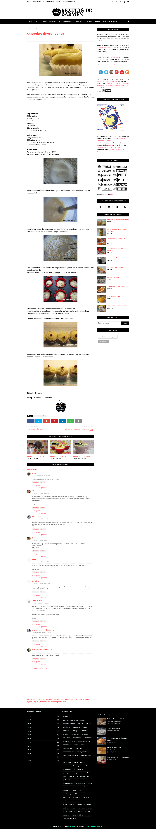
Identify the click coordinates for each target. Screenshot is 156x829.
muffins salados (79, 762)
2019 (43, 727)
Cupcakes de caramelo (58, 456)
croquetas (75, 734)
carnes (85, 727)
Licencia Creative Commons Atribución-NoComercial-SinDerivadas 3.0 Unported (113, 86)
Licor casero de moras (114, 258)
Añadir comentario (40, 668)
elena (34, 559)
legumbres (78, 748)
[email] (128, 2)
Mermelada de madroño (115, 267)
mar (34, 473)
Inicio (29, 29)
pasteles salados (69, 769)
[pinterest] (120, 2)
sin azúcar (76, 797)
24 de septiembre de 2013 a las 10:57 (43, 632)
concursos (66, 731)
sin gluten (86, 797)
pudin (90, 783)
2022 (43, 716)
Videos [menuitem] (97, 21)
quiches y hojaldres (69, 787)
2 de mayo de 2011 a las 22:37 (41, 476)
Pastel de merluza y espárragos (114, 749)
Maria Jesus (37, 516)
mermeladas (84, 759)
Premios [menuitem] (89, 21)
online (110, 145)
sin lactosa (76, 801)
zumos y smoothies (69, 818)
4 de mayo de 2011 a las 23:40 (41, 583)
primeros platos (68, 783)
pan (79, 766)
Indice (29, 2)
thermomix (81, 808)
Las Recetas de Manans (42, 649)
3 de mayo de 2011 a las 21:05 (41, 519)
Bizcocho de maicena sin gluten (118, 220)
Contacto (37, 2)
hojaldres (75, 745)
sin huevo (66, 801)
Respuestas (38, 485)
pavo (78, 773)
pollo (76, 780)
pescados (86, 773)
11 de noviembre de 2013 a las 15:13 (42, 652)
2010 (43, 761)
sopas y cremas (68, 804)
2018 (43, 731)
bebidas (88, 724)
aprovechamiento (69, 724)
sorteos (65, 808)
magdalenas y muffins (70, 755)
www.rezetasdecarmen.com (107, 81)
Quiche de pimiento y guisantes (118, 757)
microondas (67, 762)
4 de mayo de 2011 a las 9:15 (40, 562)
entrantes (66, 741)
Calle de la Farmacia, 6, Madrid (108, 147)
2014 (43, 746)
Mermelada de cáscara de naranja (116, 240)
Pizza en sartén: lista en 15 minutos (116, 249)
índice (115, 57)
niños (73, 766)
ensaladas (88, 738)
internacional (67, 748)
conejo (75, 731)
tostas (90, 808)
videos (81, 815)
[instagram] (116, 2)
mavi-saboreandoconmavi (43, 630)
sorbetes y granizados (84, 804)
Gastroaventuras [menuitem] (110, 21)
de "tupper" (66, 738)
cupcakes (37, 416)
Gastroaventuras (69, 2)
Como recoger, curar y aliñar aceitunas (117, 230)
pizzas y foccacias (83, 776)
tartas (73, 808)
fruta (33, 29)
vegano (87, 811)
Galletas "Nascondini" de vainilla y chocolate (115, 720)
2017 (43, 735)
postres (83, 780)
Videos (58, 2)
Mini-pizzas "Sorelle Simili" (116, 287)
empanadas (77, 738)
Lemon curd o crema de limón (117, 306)
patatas (80, 769)
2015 (43, 742)
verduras (66, 815)
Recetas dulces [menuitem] (65, 21)
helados (66, 745)
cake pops (76, 727)
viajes (74, 815)
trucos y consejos (69, 811)
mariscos (66, 759)
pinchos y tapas (68, 776)
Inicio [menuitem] (29, 21)
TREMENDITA (37, 600)
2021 (43, 720)
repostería (66, 790)
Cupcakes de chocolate (35, 456)
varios (80, 811)
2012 (43, 753)
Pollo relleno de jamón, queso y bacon (118, 739)
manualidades (86, 755)
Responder (36, 482)
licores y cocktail (82, 752)
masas (74, 759)
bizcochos (66, 727)
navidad (66, 766)
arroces (80, 724)
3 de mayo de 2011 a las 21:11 (40, 540)
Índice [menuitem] (36, 21)
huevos (83, 745)
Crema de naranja (113, 296)
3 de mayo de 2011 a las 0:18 (40, 493)
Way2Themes (71, 826)
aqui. (114, 136)
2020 (43, 724)
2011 (43, 757)
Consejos (83, 731)
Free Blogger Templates (95, 826)
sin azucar (66, 797)
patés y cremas (68, 773)
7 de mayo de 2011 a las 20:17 (41, 603)
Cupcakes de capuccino (81, 456)
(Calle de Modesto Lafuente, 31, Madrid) (111, 139)
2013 (43, 750)
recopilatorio (83, 787)
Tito (34, 491)
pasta (86, 766)
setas (83, 794)
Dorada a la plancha (114, 277)
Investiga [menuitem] (78, 21)
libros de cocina (68, 752)
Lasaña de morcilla (113, 728)
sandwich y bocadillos (70, 794)
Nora (34, 538)
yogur (88, 815)
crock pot (66, 734)
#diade (65, 717)
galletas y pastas (84, 741)
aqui (111, 194)
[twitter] (112, 2)
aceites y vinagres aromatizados (74, 720)
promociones (80, 783)
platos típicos (67, 780)
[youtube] (124, 2)
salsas (81, 790)
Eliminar (42, 482)
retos (74, 790)
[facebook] (109, 2)
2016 (43, 739)
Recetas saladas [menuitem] (48, 21)
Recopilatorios (48, 2)
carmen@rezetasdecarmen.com (115, 65)
